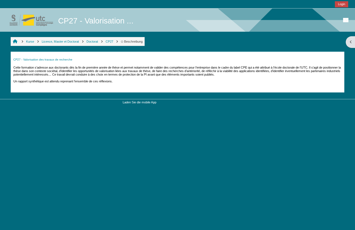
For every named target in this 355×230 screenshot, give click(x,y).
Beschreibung (133, 41)
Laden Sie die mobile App (139, 102)
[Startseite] (29, 20)
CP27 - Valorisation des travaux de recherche (42, 59)
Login (341, 4)
